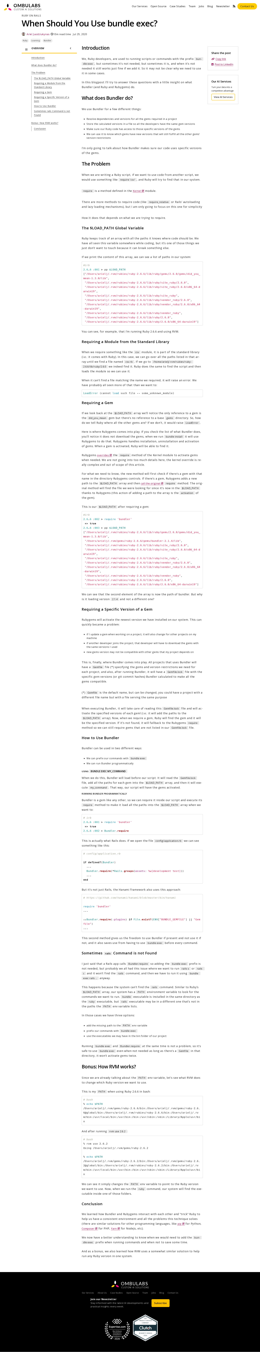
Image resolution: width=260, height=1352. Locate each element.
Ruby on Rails (31, 15)
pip (181, 1223)
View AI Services (224, 97)
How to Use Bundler (45, 106)
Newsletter (223, 6)
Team (192, 6)
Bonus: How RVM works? (44, 122)
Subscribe (160, 1303)
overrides (104, 455)
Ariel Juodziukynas (38, 34)
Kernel (138, 191)
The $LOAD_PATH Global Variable (52, 78)
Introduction (38, 57)
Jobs (201, 6)
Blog (210, 6)
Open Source (159, 6)
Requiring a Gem (43, 92)
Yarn (115, 1228)
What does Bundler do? (44, 65)
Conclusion (40, 128)
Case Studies (178, 6)
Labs (134, 1283)
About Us (102, 1293)
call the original (152, 483)
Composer (90, 1228)
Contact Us (247, 6)
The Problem (38, 72)
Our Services (140, 6)
